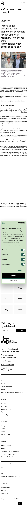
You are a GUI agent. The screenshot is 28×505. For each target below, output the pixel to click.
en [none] (23, 503)
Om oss (3, 381)
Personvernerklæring (6, 386)
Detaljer (20, 270)
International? (5, 493)
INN (2, 473)
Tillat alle (13, 275)
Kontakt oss (4, 384)
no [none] (20, 503)
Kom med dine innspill (7, 457)
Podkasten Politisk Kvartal (8, 454)
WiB (2, 468)
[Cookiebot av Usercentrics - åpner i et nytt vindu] (19, 223)
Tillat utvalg (13, 280)
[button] (24, 3)
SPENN (3, 431)
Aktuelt (3, 448)
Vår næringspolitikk (6, 445)
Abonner (21, 330)
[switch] (23, 254)
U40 (2, 471)
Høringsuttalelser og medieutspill (10, 451)
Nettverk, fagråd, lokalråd (8, 415)
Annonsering (4, 490)
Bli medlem (14, 3)
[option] (23, 503)
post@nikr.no (6, 361)
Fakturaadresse (7, 364)
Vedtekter (3, 389)
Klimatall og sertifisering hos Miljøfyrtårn (12, 392)
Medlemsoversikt (5, 409)
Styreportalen (4, 412)
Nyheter (3, 429)
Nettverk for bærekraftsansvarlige (10, 476)
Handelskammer (5, 487)
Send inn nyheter (5, 434)
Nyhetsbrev (4, 406)
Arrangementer (5, 426)
